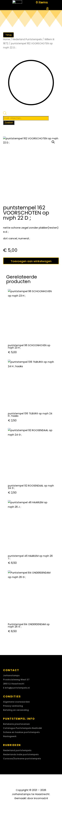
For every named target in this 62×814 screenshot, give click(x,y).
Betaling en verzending (16, 710)
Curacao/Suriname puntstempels (22, 758)
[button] (53, 142)
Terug (8, 34)
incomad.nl (41, 798)
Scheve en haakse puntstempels (21, 732)
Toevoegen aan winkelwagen (31, 261)
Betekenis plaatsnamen (16, 724)
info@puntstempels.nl (17, 687)
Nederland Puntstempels (27, 39)
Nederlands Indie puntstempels (21, 754)
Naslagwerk (9, 736)
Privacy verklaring (13, 705)
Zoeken (8, 122)
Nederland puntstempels (17, 750)
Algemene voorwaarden (16, 701)
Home (6, 39)
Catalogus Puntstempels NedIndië (22, 728)
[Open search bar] (5, 114)
